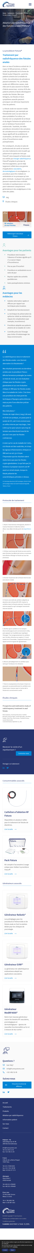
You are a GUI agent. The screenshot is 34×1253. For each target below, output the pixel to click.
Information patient (10, 1120)
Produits (6, 1111)
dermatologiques (9, 171)
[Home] (8, 4)
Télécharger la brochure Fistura (15, 235)
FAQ (7, 197)
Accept (5, 1250)
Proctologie (19, 13)
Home (4, 13)
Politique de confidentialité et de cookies (14, 1218)
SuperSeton (27, 529)
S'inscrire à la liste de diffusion (19, 1085)
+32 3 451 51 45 (12, 1072)
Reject (12, 1250)
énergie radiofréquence (22, 159)
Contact (5, 1128)
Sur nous (6, 1124)
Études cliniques (11, 202)
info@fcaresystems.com (15, 1069)
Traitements (10, 13)
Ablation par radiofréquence (13, 1115)
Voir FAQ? (10, 1065)
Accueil (5, 1103)
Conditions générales (9, 1221)
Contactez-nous (23, 753)
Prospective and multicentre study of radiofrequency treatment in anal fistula (17, 708)
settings (15, 1247)
